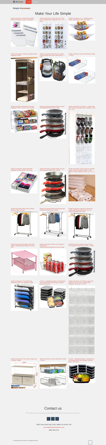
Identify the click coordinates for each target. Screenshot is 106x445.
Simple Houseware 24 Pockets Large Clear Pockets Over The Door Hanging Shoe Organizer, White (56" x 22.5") (81, 282)
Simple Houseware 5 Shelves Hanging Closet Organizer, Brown (24, 54)
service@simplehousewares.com (53, 427)
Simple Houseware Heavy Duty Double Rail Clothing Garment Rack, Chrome (52, 209)
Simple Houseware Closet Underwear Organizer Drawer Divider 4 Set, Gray (21, 169)
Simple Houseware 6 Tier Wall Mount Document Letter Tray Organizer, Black (22, 281)
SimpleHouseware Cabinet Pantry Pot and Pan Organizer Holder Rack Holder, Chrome (81, 245)
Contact (35, 1)
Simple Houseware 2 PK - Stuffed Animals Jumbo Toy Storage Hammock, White (81, 19)
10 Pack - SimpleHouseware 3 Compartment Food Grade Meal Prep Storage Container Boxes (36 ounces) (52, 282)
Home (29, 1)
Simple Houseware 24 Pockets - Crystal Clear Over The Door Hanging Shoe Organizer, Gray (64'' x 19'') (82, 108)
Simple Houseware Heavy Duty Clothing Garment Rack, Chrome (22, 209)
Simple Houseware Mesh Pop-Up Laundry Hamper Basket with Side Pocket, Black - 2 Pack (52, 55)
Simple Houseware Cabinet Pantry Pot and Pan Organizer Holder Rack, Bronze (52, 169)
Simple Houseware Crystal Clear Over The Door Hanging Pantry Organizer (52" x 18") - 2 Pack (53, 20)
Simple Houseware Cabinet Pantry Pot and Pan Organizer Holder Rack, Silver (52, 107)
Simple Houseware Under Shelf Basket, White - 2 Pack (82, 54)
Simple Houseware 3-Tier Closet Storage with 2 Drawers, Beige (24, 359)
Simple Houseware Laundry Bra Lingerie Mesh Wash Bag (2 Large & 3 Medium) (22, 19)
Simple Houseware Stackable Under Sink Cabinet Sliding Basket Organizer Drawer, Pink (23, 246)
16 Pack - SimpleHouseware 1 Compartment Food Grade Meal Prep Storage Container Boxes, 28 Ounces (81, 360)
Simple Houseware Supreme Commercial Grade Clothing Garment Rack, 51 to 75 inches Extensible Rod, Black (80, 210)
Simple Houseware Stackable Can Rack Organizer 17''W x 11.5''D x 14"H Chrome (22, 107)
